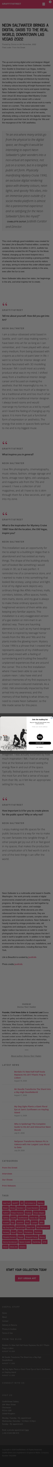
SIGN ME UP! (40, 743)
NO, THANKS (39, 747)
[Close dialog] (51, 718)
